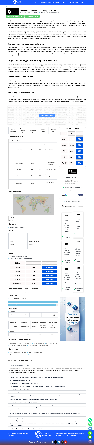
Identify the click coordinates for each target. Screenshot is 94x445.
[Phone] (90, 420)
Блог (63, 2)
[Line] (90, 437)
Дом (36, 2)
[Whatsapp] (90, 424)
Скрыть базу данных (17, 433)
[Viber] (90, 441)
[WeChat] (90, 433)
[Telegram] (90, 428)
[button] (17, 263)
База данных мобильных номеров (50, 2)
